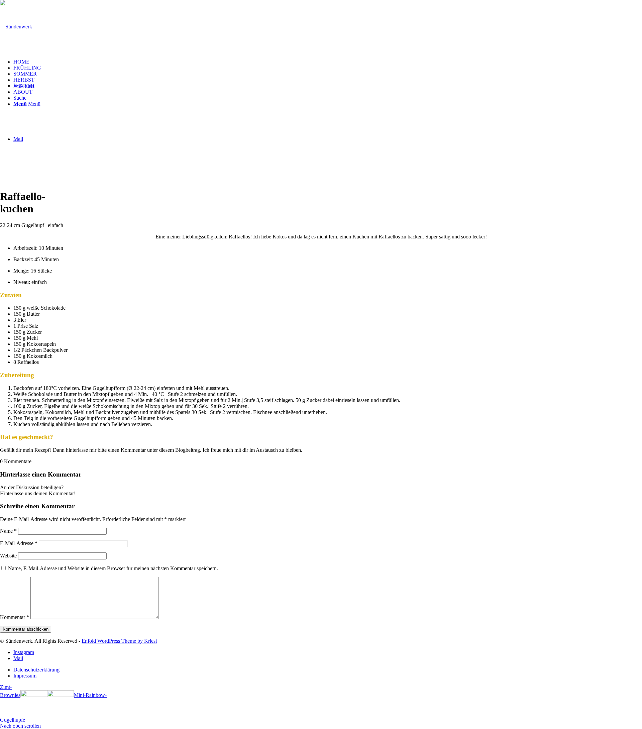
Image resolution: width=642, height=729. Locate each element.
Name (8, 531)
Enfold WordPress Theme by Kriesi (119, 641)
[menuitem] (327, 62)
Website (8, 555)
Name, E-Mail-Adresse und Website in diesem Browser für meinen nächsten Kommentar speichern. (113, 568)
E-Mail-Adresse (18, 543)
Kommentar (14, 617)
